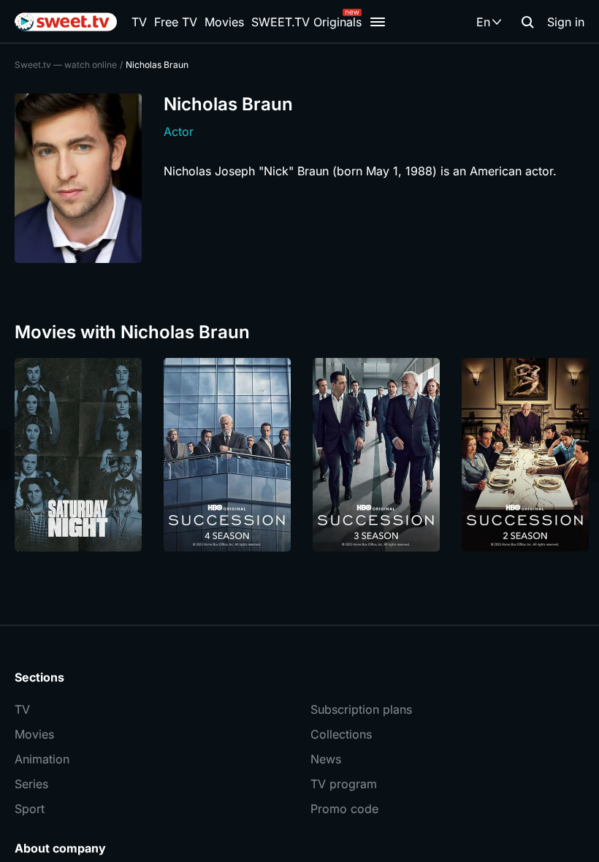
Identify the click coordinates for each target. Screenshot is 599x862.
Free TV (175, 22)
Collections (341, 734)
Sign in (565, 22)
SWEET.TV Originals (306, 22)
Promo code (344, 808)
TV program (343, 784)
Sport (30, 808)
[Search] (527, 22)
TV (139, 22)
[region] (299, 455)
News (325, 759)
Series (31, 784)
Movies (224, 22)
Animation (42, 759)
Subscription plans (361, 709)
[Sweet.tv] (66, 21)
